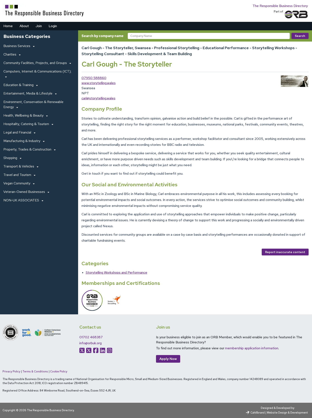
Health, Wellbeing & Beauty (23, 115)
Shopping (10, 158)
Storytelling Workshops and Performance (116, 272)
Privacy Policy (11, 371)
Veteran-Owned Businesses (24, 191)
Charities (9, 54)
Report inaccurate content (285, 252)
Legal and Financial (17, 132)
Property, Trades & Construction (27, 149)
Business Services (16, 46)
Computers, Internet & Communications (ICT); (37, 71)
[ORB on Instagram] (109, 350)
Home (8, 26)
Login (53, 26)
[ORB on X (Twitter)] (82, 350)
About (24, 26)
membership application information (251, 348)
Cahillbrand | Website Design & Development (279, 412)
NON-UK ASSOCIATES (21, 200)
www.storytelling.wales (99, 83)
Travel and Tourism (17, 175)
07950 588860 (94, 78)
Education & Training (18, 85)
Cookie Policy (58, 371)
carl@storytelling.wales (98, 98)
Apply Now (168, 359)
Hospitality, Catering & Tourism (26, 124)
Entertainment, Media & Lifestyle (27, 93)
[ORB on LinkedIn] (102, 350)
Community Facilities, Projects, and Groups (35, 63)
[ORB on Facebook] (95, 350)
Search (300, 36)
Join (39, 26)
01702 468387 (91, 337)
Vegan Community (16, 183)
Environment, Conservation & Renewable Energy (33, 104)
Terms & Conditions (35, 371)
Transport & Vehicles (18, 166)
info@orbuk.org (90, 343)
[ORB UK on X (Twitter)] (88, 350)
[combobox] (209, 36)
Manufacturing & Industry (21, 141)
